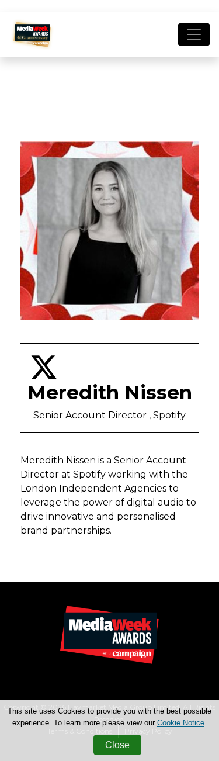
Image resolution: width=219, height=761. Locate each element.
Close (117, 745)
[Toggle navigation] (194, 34)
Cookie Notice (180, 722)
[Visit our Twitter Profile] (44, 374)
